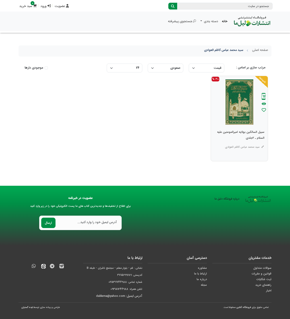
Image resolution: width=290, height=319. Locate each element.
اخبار (268, 290)
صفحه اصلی (260, 50)
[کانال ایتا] (42, 266)
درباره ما (202, 279)
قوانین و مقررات (261, 273)
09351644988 (119, 289)
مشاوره (202, 268)
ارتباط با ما (200, 273)
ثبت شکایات (263, 279)
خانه (224, 21)
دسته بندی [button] (210, 21)
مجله (204, 285)
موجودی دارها (34, 67)
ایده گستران (27, 307)
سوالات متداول (262, 268)
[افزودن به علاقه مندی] (263, 110)
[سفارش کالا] (263, 97)
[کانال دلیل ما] (52, 266)
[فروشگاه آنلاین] (252, 21)
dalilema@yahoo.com (110, 296)
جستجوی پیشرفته (180, 21)
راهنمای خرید (263, 285)
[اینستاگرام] (61, 266)
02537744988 (118, 282)
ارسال (48, 222)
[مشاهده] (264, 104)
